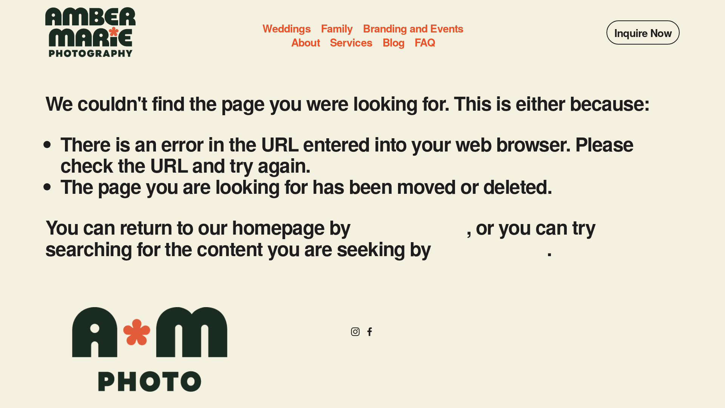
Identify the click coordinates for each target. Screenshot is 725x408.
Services (351, 42)
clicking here (410, 227)
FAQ (425, 42)
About (305, 42)
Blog (394, 42)
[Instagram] (355, 331)
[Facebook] (369, 331)
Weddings (286, 29)
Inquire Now (643, 32)
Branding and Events (413, 29)
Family (337, 29)
